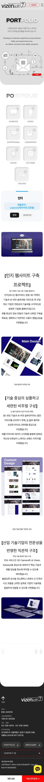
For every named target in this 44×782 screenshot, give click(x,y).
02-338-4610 (7, 725)
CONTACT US (10, 753)
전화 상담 (11, 779)
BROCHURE (31, 745)
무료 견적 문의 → (33, 779)
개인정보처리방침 (7, 762)
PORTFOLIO (9, 745)
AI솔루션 (34, 5)
